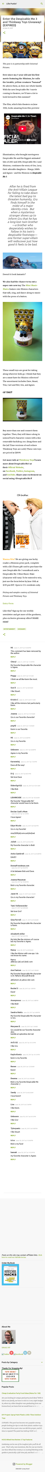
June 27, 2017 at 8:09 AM (20, 908)
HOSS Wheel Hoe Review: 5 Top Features (17, 1440)
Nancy (13, 950)
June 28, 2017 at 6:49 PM (32, 1012)
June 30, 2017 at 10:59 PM (26, 1152)
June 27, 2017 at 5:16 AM (27, 894)
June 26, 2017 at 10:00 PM (20, 882)
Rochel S (14, 988)
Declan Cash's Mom (19, 812)
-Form (11, 603)
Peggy (13, 676)
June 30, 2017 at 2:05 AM (26, 1078)
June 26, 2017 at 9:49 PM (33, 854)
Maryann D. (15, 1026)
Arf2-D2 (14, 1042)
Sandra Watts (17, 1012)
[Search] (41, 3)
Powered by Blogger (23, 1464)
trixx (13, 1140)
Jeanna (14, 714)
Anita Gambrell (17, 854)
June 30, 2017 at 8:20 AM (25, 1092)
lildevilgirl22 (16, 786)
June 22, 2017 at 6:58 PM (28, 750)
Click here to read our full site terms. (22, 1256)
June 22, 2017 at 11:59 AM (25, 726)
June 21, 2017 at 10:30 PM (22, 648)
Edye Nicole (16, 826)
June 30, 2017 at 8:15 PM (28, 1116)
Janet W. (14, 894)
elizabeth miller (18, 934)
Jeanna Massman (18, 880)
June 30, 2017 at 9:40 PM (29, 1128)
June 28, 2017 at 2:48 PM (30, 1000)
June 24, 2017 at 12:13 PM (20, 814)
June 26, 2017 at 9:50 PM (20, 868)
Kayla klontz (16, 1054)
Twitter (19, 471)
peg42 (13, 726)
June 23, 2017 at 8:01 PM (23, 774)
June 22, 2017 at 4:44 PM (22, 738)
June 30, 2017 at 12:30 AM (25, 1066)
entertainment (9, 629)
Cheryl (13, 662)
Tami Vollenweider (19, 906)
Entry (5, 603)
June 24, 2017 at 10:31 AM (31, 785)
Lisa (12, 1104)
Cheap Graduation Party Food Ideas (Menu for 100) (21, 1393)
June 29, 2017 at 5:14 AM (29, 1026)
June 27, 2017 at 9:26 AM (30, 920)
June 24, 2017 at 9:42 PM (30, 826)
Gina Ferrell (16, 920)
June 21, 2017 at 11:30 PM (25, 662)
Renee (13, 1066)
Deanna (14, 1078)
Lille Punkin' (11, 4)
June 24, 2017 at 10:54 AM (31, 797)
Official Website (16, 467)
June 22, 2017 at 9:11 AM (27, 700)
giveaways (21, 629)
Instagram (29, 471)
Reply (13, 657)
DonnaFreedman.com (20, 866)
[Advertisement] (22, 1224)
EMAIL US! (6, 1348)
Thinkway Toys (26, 460)
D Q (12, 774)
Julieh (13, 842)
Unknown (15, 750)
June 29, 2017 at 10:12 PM (27, 1042)
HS (12, 648)
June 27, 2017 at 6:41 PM (20, 936)
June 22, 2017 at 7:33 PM (29, 762)
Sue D (13, 688)
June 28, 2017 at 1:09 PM (27, 988)
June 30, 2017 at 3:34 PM (23, 1104)
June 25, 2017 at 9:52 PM (25, 842)
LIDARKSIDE (16, 797)
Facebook (10, 471)
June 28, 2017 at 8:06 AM (25, 950)
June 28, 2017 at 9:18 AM (30, 970)
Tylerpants (15, 1128)
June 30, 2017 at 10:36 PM (24, 1140)
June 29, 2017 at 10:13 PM (31, 1054)
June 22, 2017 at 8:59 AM (25, 688)
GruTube (11, 475)
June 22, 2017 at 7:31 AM (25, 676)
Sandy (13, 1092)
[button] (4, 32)
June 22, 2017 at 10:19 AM (26, 714)
